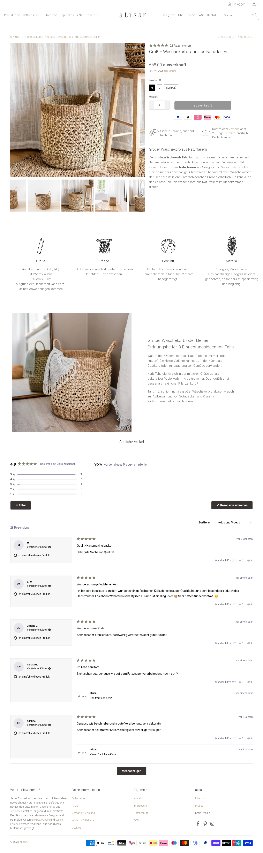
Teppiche (15, 811)
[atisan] (133, 15)
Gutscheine (78, 798)
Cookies (76, 827)
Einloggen (239, 4)
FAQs (75, 805)
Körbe (51, 806)
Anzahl (153, 96)
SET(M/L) (171, 87)
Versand (234, 129)
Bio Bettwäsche (41, 819)
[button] (12, 15)
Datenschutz (141, 812)
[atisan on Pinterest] (205, 824)
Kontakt (138, 798)
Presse (199, 805)
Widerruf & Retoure (83, 820)
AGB (136, 820)
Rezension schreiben (236, 506)
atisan (23, 841)
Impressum (140, 805)
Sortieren (205, 522)
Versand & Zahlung (83, 812)
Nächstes (244, 37)
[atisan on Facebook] (198, 824)
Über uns (200, 798)
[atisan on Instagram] (212, 824)
